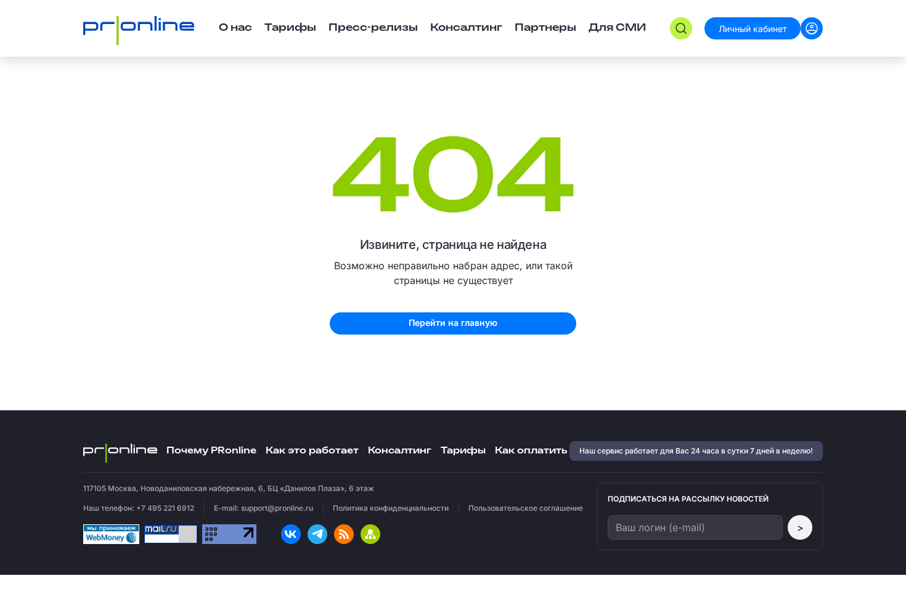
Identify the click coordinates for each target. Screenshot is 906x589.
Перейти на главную (453, 322)
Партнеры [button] (545, 28)
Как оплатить (531, 451)
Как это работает (312, 451)
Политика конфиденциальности (391, 508)
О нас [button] (235, 28)
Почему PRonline (211, 451)
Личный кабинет (753, 28)
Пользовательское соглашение (525, 508)
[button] (681, 28)
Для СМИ (617, 28)
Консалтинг (399, 451)
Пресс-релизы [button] (373, 28)
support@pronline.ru (277, 508)
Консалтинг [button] (466, 28)
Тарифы (290, 28)
